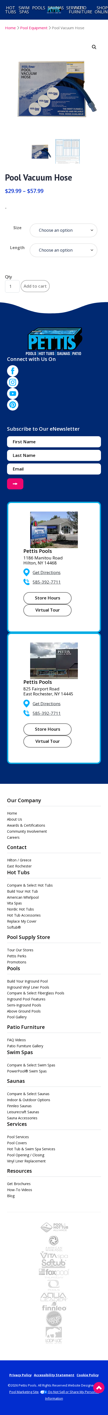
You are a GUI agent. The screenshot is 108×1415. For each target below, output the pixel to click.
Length (17, 247)
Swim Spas (20, 1052)
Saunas (16, 1080)
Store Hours (47, 598)
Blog (11, 1195)
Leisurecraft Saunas (23, 1111)
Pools (13, 968)
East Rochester (19, 866)
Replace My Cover (21, 921)
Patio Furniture (26, 1027)
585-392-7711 (47, 582)
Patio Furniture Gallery (25, 1045)
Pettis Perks (16, 956)
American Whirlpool (23, 897)
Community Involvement (27, 831)
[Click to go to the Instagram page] (12, 382)
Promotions (16, 962)
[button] (94, 47)
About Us (14, 819)
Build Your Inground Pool (27, 981)
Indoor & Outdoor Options (28, 1099)
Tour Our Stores (20, 950)
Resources (19, 1170)
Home (10, 27)
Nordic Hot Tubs (20, 909)
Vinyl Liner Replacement (26, 1161)
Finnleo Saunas (19, 1105)
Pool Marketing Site (24, 1392)
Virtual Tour (47, 610)
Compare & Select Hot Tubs (30, 885)
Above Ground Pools (24, 1011)
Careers (13, 837)
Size (17, 227)
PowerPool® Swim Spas (27, 1071)
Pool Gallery (17, 1017)
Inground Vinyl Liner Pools (28, 987)
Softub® (14, 927)
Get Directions (47, 572)
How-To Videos (19, 1189)
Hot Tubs (18, 872)
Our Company (24, 800)
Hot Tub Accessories (24, 915)
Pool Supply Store (28, 937)
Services (17, 1124)
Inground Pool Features (26, 999)
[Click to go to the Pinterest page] (12, 405)
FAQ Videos (16, 1039)
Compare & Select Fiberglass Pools (35, 993)
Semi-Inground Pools (24, 1005)
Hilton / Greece (19, 860)
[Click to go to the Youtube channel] (12, 393)
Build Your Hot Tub (22, 891)
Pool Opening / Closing (25, 1155)
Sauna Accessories (22, 1118)
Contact (17, 847)
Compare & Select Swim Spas (31, 1065)
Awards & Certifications (26, 825)
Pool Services (18, 1136)
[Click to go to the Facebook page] (12, 371)
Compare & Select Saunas (28, 1093)
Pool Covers (17, 1142)
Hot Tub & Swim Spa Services (31, 1149)
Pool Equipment (33, 27)
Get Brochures (19, 1183)
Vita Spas (14, 903)
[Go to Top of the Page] (98, 1387)
